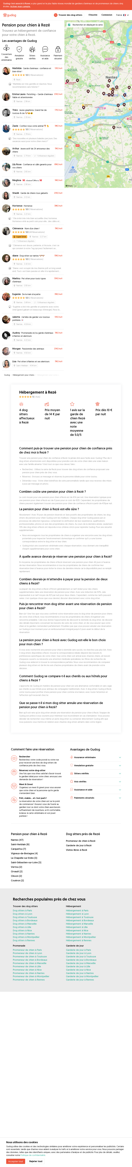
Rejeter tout (35, 1161)
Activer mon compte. (20, 6)
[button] (95, 757)
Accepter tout (15, 1161)
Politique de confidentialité (33, 1155)
